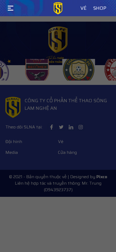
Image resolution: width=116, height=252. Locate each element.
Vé (83, 8)
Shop (99, 8)
